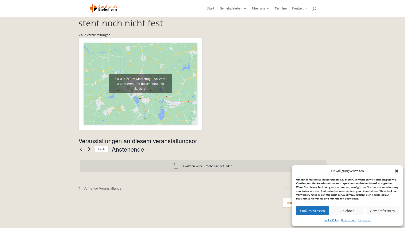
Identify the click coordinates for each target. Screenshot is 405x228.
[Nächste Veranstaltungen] (89, 149)
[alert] (203, 166)
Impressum (364, 220)
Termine (281, 8)
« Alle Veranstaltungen (94, 35)
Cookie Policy (331, 220)
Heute (101, 149)
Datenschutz (348, 220)
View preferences (382, 211)
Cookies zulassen (312, 211)
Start (210, 8)
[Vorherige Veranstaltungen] (81, 149)
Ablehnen (347, 211)
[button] (396, 171)
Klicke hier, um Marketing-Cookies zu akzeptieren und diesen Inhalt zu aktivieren (141, 84)
